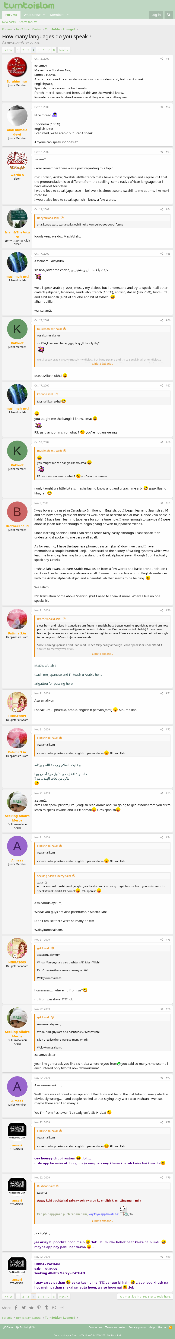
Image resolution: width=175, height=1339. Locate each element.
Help (152, 1327)
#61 (168, 58)
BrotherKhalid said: (49, 619)
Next (62, 50)
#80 (168, 1257)
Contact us (95, 1327)
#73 (168, 793)
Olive (9, 1327)
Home (162, 1327)
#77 (168, 1078)
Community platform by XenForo (87, 1335)
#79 (168, 1177)
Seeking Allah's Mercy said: (54, 876)
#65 (168, 253)
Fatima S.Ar (12, 43)
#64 (168, 209)
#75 (168, 939)
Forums (11, 14)
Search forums (28, 22)
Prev (10, 50)
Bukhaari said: (46, 1186)
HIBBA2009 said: (47, 738)
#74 (168, 837)
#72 (168, 729)
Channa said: (45, 394)
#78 (168, 1122)
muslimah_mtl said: (49, 329)
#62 (168, 107)
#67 (168, 385)
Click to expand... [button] (102, 364)
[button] (44, 15)
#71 (168, 693)
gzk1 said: (43, 948)
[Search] (169, 15)
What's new (32, 14)
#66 (168, 320)
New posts (9, 22)
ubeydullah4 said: (48, 218)
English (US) (27, 1327)
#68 (168, 442)
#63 (168, 152)
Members (57, 14)
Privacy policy (137, 1327)
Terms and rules (115, 1327)
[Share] (161, 58)
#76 (168, 1009)
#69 (168, 503)
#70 (168, 610)
